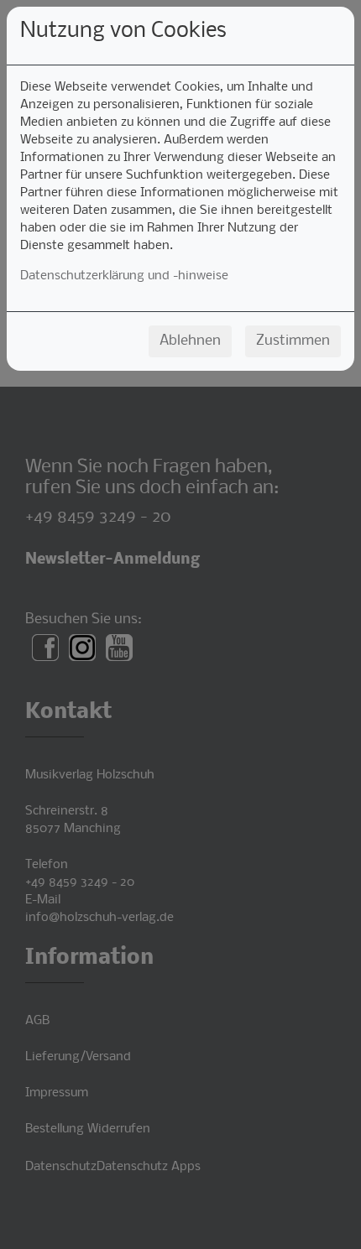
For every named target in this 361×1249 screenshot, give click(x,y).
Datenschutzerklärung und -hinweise (124, 276)
